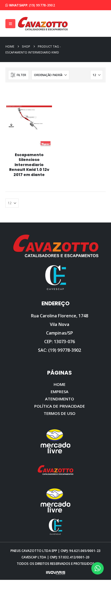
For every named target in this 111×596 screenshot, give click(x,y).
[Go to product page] (29, 125)
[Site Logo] (42, 23)
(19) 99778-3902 (42, 5)
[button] (10, 23)
